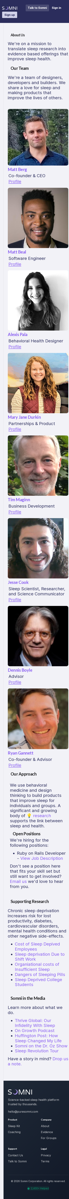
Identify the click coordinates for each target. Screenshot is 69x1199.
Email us (18, 881)
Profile (14, 181)
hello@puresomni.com (23, 1111)
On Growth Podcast (34, 1030)
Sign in (56, 8)
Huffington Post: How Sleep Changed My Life (38, 1038)
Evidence (47, 1132)
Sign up (9, 15)
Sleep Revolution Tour (37, 1050)
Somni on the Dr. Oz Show (41, 1045)
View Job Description (41, 858)
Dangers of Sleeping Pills (40, 974)
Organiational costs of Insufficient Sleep (37, 967)
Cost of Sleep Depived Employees (37, 946)
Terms (45, 1161)
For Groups (48, 1138)
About (45, 1126)
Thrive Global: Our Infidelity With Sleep (35, 1023)
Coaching (14, 1132)
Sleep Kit (14, 1126)
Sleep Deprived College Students (38, 982)
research (42, 815)
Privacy (46, 1155)
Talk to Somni (37, 8)
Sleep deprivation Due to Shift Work (40, 957)
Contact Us (15, 1155)
